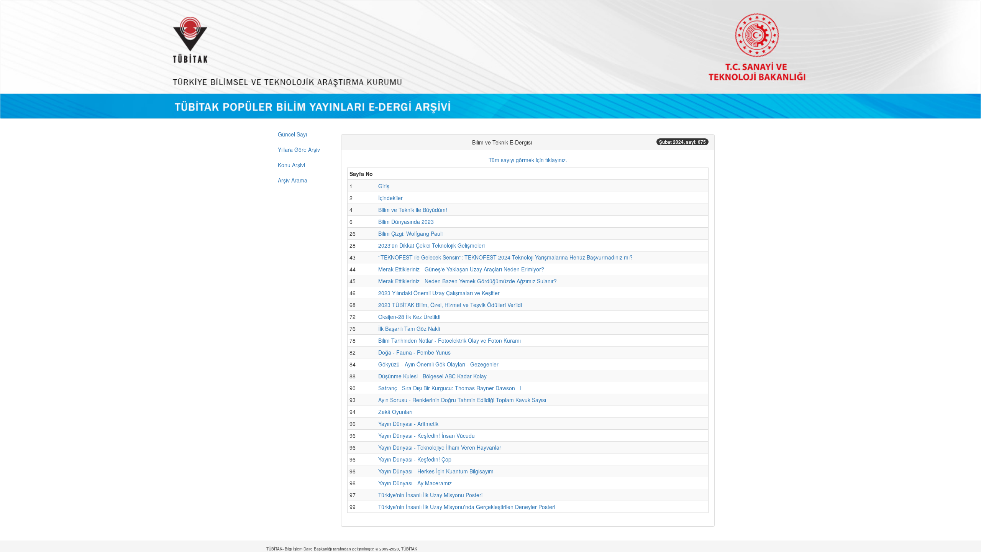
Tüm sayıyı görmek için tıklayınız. (528, 160)
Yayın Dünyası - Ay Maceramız (415, 483)
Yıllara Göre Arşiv (299, 149)
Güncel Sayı (292, 134)
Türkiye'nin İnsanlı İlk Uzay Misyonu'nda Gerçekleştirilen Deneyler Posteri (466, 507)
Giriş (383, 186)
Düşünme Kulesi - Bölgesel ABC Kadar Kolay (432, 376)
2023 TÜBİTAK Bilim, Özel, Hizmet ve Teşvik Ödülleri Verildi (450, 305)
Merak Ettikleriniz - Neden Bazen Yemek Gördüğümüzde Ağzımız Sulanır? (467, 281)
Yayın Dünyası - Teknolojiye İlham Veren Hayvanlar (439, 447)
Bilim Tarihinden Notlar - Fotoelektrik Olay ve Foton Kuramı (449, 340)
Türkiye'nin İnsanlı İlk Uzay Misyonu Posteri (430, 495)
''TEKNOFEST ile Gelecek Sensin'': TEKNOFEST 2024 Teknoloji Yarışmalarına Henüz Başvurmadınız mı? (505, 257)
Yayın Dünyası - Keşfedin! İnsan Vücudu (426, 435)
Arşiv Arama (292, 180)
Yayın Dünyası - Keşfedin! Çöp (414, 459)
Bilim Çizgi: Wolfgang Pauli (410, 233)
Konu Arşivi (291, 165)
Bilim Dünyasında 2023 (406, 221)
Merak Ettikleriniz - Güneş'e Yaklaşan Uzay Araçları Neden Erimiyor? (461, 269)
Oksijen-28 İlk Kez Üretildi (409, 316)
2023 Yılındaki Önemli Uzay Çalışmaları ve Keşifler (439, 293)
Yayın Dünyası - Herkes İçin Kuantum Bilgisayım (436, 471)
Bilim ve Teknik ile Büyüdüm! (412, 210)
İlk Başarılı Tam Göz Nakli (409, 328)
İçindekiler (390, 198)
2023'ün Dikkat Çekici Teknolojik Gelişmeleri (431, 245)
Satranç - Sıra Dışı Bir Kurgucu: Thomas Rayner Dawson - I (450, 388)
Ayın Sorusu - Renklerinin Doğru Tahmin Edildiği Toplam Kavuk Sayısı (462, 400)
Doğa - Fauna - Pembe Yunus (414, 352)
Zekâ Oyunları (395, 412)
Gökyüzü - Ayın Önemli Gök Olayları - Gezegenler (438, 364)
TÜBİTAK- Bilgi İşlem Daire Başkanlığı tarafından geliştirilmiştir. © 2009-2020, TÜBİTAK (341, 549)
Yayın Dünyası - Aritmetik (408, 423)
